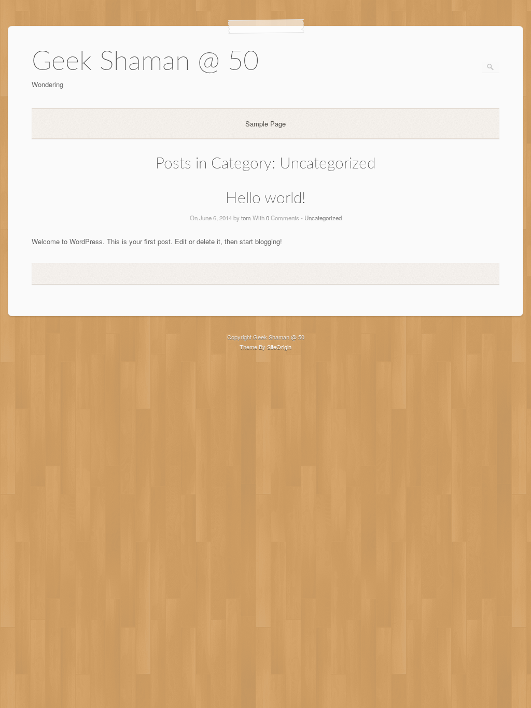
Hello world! (265, 198)
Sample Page (265, 124)
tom (246, 218)
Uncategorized (323, 218)
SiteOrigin (279, 347)
